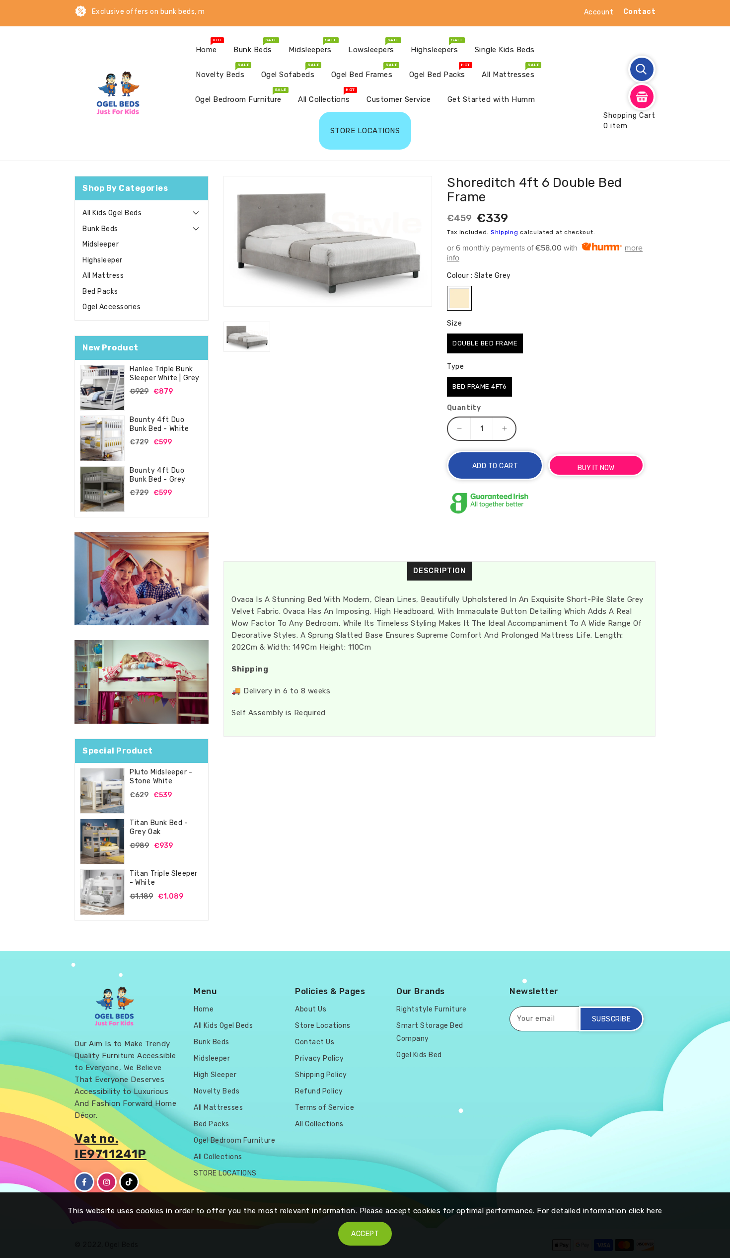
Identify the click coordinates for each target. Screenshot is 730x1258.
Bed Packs (100, 291)
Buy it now (596, 468)
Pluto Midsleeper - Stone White (161, 776)
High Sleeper (215, 1075)
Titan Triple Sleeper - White (164, 878)
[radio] (459, 298)
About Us (310, 1009)
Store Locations (323, 1025)
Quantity (464, 408)
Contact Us (314, 1042)
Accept (365, 1234)
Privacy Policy (319, 1058)
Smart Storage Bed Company (429, 1032)
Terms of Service (324, 1107)
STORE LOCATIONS (225, 1173)
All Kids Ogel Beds (112, 213)
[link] (141, 579)
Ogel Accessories (111, 307)
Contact (639, 11)
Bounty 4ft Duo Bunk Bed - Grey (158, 475)
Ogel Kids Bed (419, 1055)
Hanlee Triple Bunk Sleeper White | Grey (165, 373)
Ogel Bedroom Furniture (234, 1140)
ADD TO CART (495, 466)
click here (645, 1210)
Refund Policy (319, 1091)
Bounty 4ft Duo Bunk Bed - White (159, 424)
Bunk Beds (100, 229)
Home (204, 1009)
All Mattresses (218, 1107)
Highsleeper (102, 260)
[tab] (141, 213)
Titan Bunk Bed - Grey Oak (159, 827)
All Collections (218, 1157)
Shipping (504, 232)
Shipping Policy (321, 1075)
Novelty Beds (216, 1091)
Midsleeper (100, 244)
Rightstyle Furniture (431, 1009)
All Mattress (103, 275)
